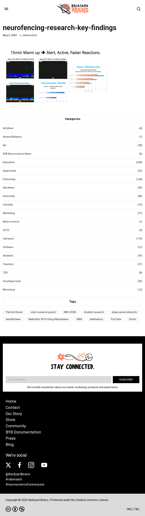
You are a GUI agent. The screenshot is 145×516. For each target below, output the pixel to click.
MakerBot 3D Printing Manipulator (48, 319)
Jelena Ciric (29, 35)
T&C (136, 509)
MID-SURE (70, 312)
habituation (96, 319)
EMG (79, 319)
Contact (13, 407)
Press (11, 438)
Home (11, 401)
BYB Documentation (23, 432)
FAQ (129, 509)
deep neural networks (124, 312)
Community (16, 426)
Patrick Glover (14, 312)
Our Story (14, 413)
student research (94, 312)
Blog (10, 444)
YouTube (116, 319)
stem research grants (43, 312)
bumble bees (13, 319)
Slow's (132, 319)
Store (10, 420)
